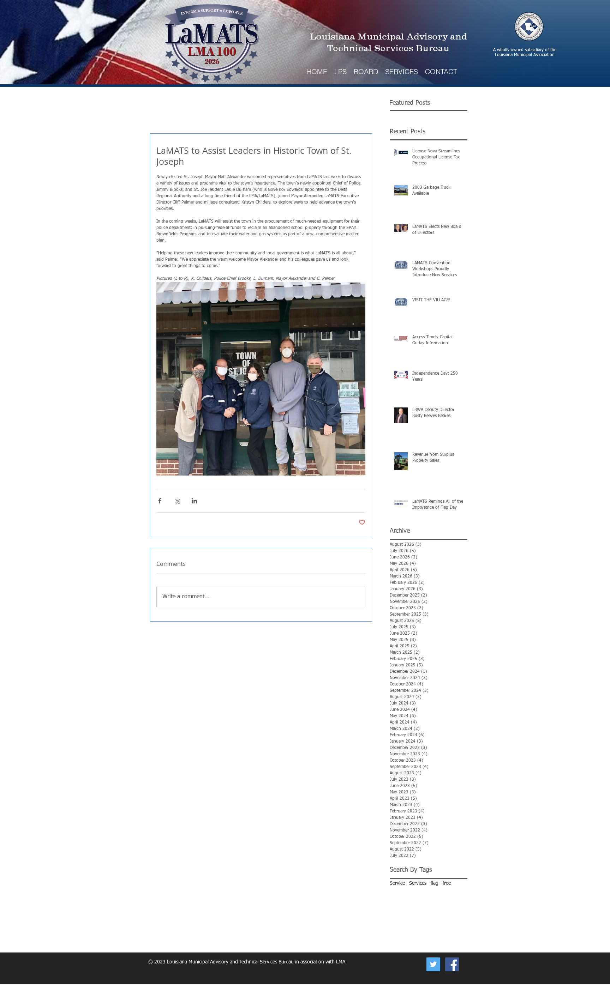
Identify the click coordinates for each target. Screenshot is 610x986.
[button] (401, 71)
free (447, 883)
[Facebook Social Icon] (452, 964)
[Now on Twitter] (433, 964)
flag (434, 883)
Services (417, 883)
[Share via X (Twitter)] (177, 500)
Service (397, 883)
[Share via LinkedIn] (194, 500)
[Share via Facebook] (159, 500)
